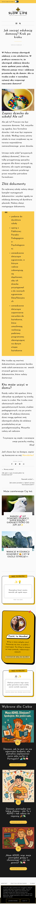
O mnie (32, 883)
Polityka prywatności (19, 883)
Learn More (13, 900)
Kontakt (4, 883)
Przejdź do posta (17, 764)
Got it (24, 900)
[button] (8, 22)
